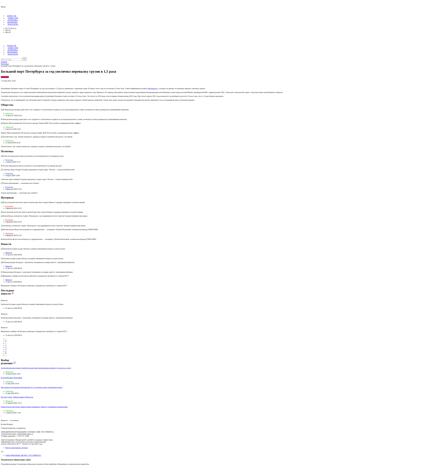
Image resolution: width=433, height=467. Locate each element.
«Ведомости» (153, 88)
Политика (9, 160)
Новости (8, 253)
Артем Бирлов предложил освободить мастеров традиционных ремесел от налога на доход (36, 368)
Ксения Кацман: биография (11, 378)
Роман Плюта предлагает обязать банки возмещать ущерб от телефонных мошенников (34, 407)
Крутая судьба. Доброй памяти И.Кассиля (17, 397)
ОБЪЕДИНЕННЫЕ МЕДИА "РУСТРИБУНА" (23, 455)
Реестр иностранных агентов (16, 448)
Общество (9, 113)
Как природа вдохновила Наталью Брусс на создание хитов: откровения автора (31, 387)
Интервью (5, 77)
